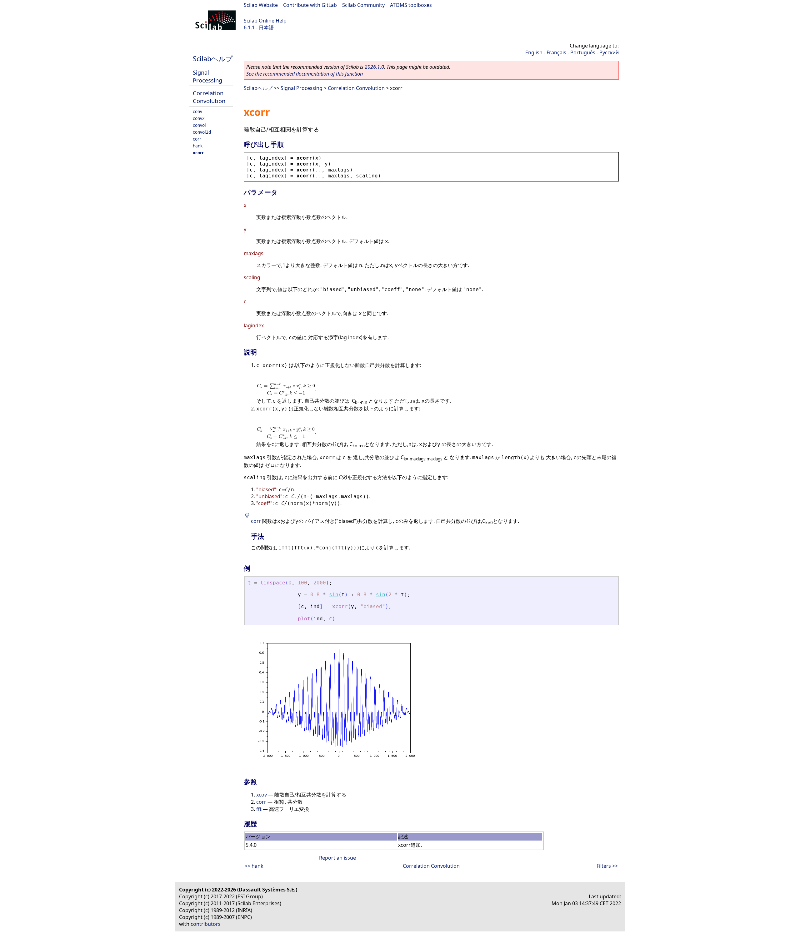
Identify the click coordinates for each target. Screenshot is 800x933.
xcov (261, 794)
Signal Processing (207, 76)
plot (304, 619)
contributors (206, 924)
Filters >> (607, 865)
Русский (609, 52)
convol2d (202, 132)
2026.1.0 (374, 66)
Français (556, 52)
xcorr (198, 153)
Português (582, 52)
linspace (272, 583)
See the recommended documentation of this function (304, 73)
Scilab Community (363, 5)
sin (333, 595)
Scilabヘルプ (213, 58)
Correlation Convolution (209, 97)
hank (197, 146)
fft (259, 809)
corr (197, 139)
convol (199, 125)
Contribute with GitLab (310, 5)
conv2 (199, 118)
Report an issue (337, 857)
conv (197, 111)
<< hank (254, 865)
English (533, 52)
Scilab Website (261, 5)
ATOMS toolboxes (411, 5)
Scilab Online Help (265, 20)
